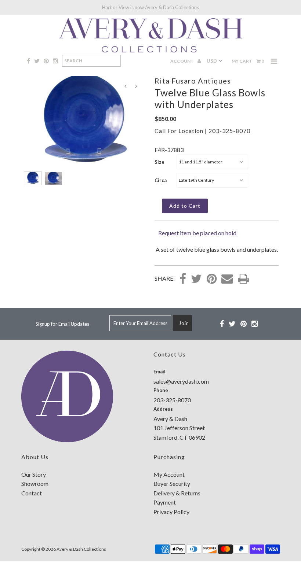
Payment (164, 502)
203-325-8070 (229, 130)
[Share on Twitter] (196, 279)
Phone (160, 390)
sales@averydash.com (181, 381)
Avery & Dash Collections (81, 549)
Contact (31, 493)
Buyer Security (171, 483)
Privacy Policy (171, 511)
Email (159, 371)
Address (163, 409)
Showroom (34, 483)
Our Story (33, 474)
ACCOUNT (182, 61)
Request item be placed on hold (197, 232)
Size (159, 162)
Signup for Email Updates (62, 324)
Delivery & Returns (176, 493)
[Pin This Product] (212, 279)
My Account (169, 474)
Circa (161, 180)
